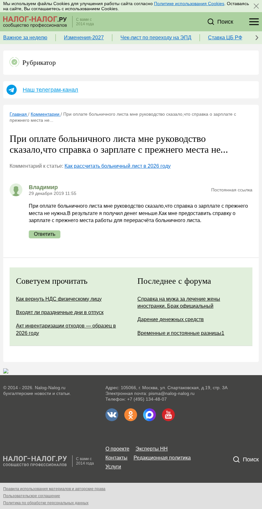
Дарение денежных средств (170, 319)
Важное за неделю (25, 37)
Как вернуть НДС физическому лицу (59, 299)
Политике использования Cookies (189, 3)
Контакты (116, 457)
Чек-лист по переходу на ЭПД (155, 37)
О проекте (117, 448)
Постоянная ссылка (231, 189)
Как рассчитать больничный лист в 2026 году (118, 166)
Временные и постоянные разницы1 (180, 333)
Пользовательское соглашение (31, 496)
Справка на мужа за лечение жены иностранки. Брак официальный (178, 302)
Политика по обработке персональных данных (46, 503)
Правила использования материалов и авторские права (54, 489)
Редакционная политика (162, 457)
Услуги (113, 466)
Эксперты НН (151, 448)
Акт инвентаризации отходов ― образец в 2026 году (66, 329)
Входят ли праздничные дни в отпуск (60, 312)
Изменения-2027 (84, 37)
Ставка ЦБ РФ (225, 37)
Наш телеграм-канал (50, 90)
